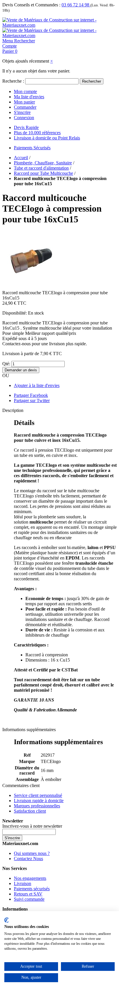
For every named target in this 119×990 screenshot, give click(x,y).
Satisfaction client (30, 811)
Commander (25, 107)
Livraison (22, 883)
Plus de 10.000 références (37, 132)
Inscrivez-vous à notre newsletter (32, 826)
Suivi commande (29, 899)
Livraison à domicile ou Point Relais (47, 137)
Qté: (6, 363)
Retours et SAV (28, 893)
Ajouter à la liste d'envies (37, 385)
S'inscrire (22, 112)
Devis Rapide (26, 127)
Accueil (21, 157)
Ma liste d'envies (29, 96)
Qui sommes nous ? (32, 853)
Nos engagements (30, 878)
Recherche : (13, 81)
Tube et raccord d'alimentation (41, 168)
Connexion (24, 117)
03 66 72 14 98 (76, 4)
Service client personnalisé (38, 795)
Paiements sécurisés (32, 888)
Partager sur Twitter (32, 400)
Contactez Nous (28, 858)
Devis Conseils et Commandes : (31, 4)
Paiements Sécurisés (32, 147)
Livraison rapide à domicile (39, 800)
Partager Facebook (31, 395)
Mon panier (24, 101)
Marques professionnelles (37, 805)
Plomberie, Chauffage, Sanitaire (43, 162)
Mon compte (25, 91)
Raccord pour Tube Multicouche (43, 173)
